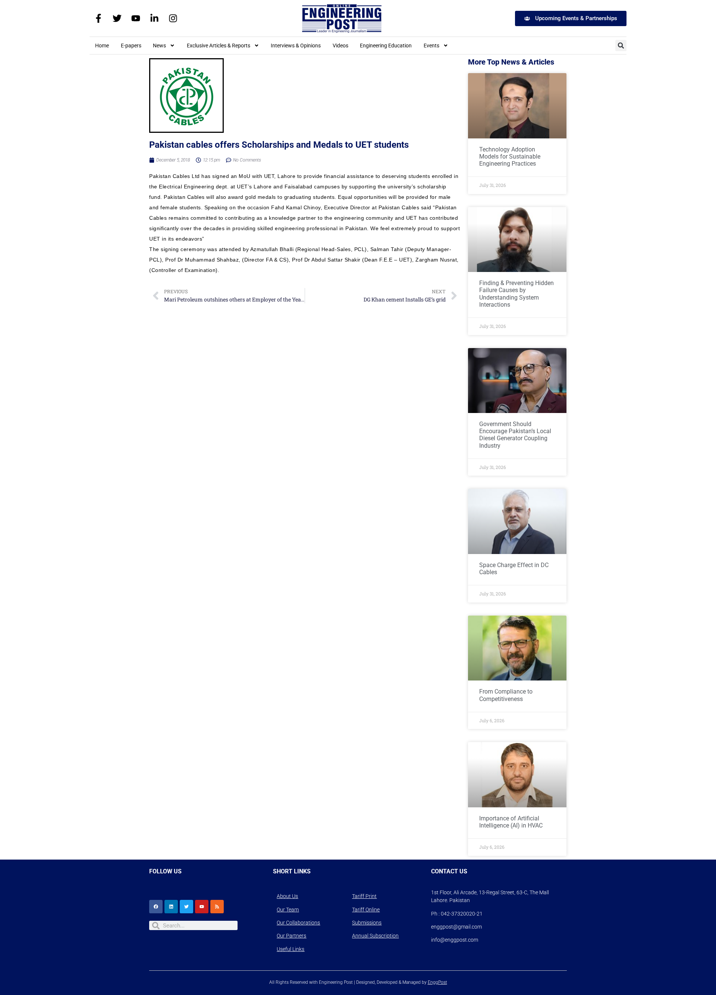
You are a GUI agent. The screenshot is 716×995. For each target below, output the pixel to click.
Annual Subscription (375, 936)
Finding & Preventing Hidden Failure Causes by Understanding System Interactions (516, 293)
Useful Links (290, 949)
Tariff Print (364, 896)
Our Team (288, 910)
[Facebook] (156, 906)
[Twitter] (117, 18)
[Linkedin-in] (154, 18)
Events (431, 46)
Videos (340, 46)
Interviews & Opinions (296, 46)
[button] (620, 45)
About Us (287, 896)
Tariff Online (366, 910)
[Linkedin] (171, 906)
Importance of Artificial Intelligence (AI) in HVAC (511, 822)
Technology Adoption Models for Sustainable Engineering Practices (509, 156)
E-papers (131, 46)
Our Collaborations (298, 923)
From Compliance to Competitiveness (506, 695)
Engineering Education (386, 46)
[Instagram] (173, 18)
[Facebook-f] (98, 18)
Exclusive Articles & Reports (218, 46)
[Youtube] (136, 18)
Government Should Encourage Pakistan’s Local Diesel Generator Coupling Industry (515, 434)
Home (102, 46)
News (159, 46)
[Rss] (217, 906)
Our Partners (291, 936)
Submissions (366, 923)
